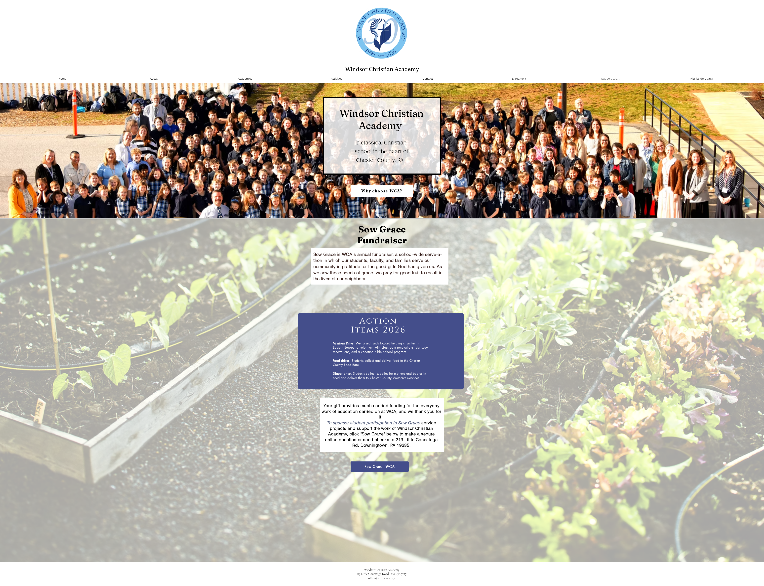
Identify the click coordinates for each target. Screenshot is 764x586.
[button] (701, 78)
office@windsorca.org (381, 578)
